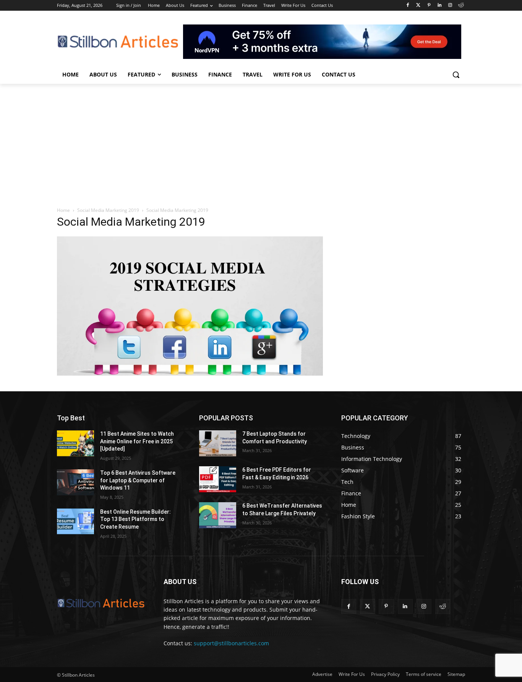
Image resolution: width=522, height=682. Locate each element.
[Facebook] (407, 5)
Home (63, 210)
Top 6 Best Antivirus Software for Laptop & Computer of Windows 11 (137, 480)
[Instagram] (450, 5)
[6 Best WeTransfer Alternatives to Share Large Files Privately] (217, 515)
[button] (456, 74)
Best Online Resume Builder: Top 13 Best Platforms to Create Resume (135, 519)
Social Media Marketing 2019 (108, 210)
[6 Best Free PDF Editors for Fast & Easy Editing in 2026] (217, 479)
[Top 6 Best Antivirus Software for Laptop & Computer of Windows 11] (75, 482)
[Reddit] (460, 5)
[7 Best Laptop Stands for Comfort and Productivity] (217, 443)
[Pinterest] (429, 5)
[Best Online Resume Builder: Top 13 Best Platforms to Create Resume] (75, 521)
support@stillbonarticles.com (231, 643)
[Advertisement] (261, 141)
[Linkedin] (439, 5)
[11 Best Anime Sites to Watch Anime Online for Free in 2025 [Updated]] (75, 443)
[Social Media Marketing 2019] (190, 373)
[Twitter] (418, 5)
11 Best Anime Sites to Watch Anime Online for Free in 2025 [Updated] (137, 441)
